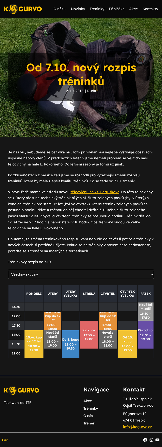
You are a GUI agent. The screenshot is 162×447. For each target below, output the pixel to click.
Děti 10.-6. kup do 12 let (53, 316)
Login (5, 439)
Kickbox (89, 330)
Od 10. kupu (127, 339)
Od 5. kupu (70, 339)
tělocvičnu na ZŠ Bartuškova (95, 192)
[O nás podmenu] (65, 9)
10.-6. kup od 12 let (34, 339)
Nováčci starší (52, 334)
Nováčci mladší (145, 307)
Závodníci (145, 330)
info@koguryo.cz (137, 426)
